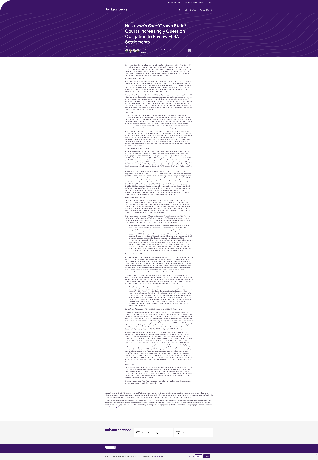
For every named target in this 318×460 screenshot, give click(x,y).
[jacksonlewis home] (116, 9)
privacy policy (158, 456)
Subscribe (194, 2)
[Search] (211, 10)
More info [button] (191, 456)
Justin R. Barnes (145, 50)
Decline (199, 456)
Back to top (110, 447)
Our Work (193, 10)
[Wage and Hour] (193, 432)
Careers (173, 2)
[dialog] (159, 456)
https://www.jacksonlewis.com (118, 407)
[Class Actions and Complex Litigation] (153, 432)
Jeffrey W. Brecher (157, 50)
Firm (169, 2)
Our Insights (204, 10)
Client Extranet (208, 2)
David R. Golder (169, 50)
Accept (207, 456)
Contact (200, 2)
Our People (183, 10)
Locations (187, 2)
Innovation (180, 2)
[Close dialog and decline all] (316, 454)
